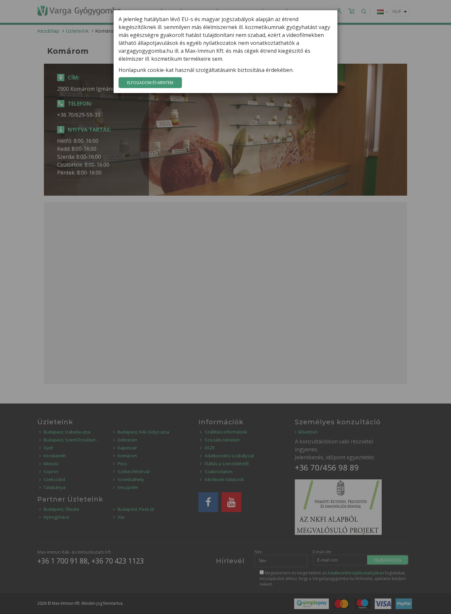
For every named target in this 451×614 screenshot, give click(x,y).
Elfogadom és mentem (150, 82)
